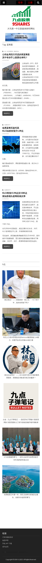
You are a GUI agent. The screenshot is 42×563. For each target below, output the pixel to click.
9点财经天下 (7, 124)
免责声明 (5, 540)
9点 (5, 51)
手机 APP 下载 (7, 543)
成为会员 (5, 547)
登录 (20, 2)
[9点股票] (21, 15)
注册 (30, 2)
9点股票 (20, 560)
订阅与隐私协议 (7, 537)
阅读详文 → (8, 113)
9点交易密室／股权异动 (12, 51)
